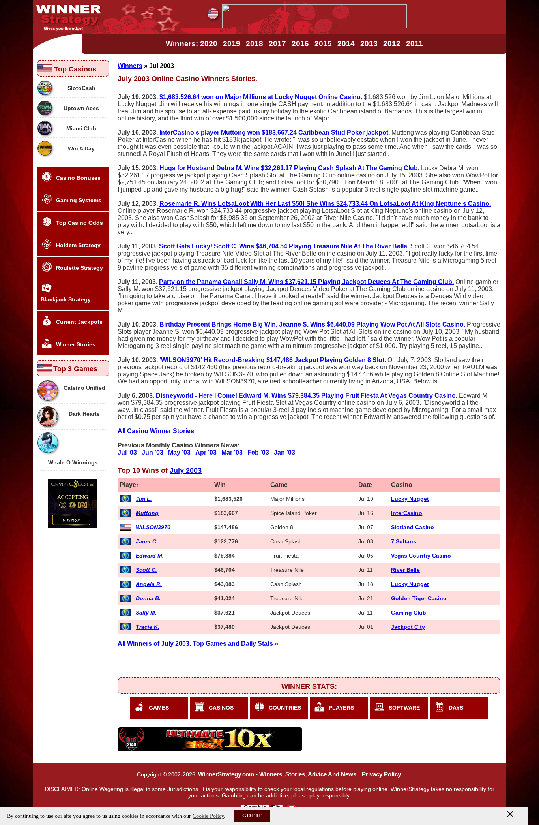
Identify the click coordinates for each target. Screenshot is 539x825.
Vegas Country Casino (421, 556)
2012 (392, 43)
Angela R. (149, 584)
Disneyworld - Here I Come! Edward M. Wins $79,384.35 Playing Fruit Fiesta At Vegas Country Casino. (306, 395)
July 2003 (186, 470)
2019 (231, 43)
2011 (414, 43)
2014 (346, 43)
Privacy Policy (381, 774)
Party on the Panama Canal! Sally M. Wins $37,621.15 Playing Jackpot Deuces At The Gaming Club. (306, 281)
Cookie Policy (208, 816)
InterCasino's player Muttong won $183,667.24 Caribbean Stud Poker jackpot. (274, 132)
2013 (369, 43)
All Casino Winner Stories (156, 431)
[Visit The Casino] (314, 26)
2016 (300, 43)
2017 (277, 43)
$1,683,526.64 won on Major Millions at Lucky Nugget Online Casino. (260, 97)
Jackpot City (408, 627)
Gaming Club (408, 612)
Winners (130, 65)
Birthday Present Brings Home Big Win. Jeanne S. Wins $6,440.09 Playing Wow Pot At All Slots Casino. (312, 324)
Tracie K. (147, 627)
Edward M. (150, 556)
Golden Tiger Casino (419, 598)
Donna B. (148, 598)
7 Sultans (403, 541)
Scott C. (146, 570)
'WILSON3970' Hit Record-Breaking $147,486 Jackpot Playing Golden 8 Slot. (272, 360)
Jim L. (144, 499)
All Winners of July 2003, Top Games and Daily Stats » (198, 643)
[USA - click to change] (213, 13)
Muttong (147, 513)
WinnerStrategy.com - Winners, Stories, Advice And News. (278, 774)
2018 (254, 43)
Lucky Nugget (410, 499)
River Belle (405, 570)
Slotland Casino (412, 527)
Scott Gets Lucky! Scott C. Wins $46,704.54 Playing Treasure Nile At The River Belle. (284, 246)
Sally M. (146, 612)
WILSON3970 (153, 527)
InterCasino (406, 513)
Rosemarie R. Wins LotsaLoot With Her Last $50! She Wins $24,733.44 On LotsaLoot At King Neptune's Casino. (325, 203)
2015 (323, 43)
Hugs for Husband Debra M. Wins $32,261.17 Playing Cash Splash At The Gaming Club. (289, 168)
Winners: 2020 (191, 43)
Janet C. (147, 541)
